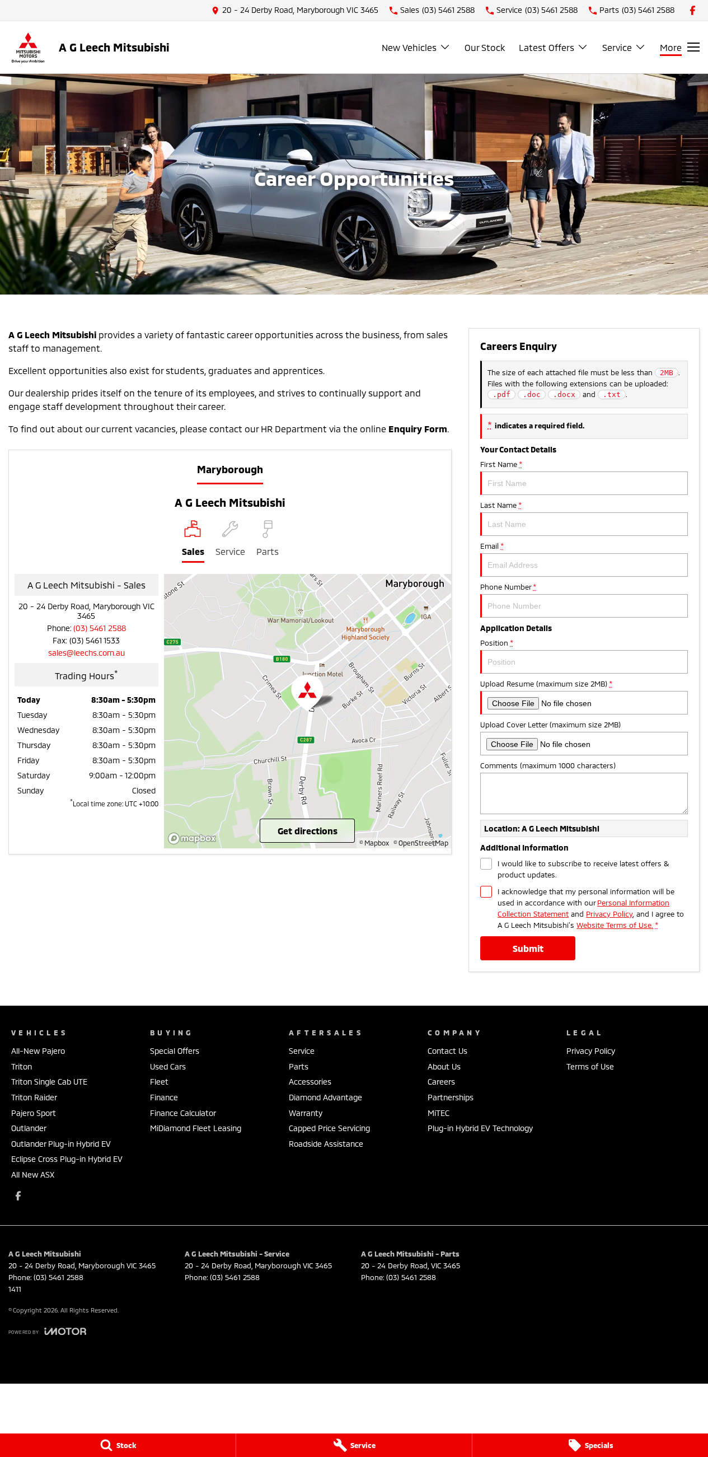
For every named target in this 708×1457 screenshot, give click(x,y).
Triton (21, 1066)
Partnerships (450, 1097)
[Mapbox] (194, 838)
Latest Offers (546, 47)
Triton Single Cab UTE (49, 1081)
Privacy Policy (609, 913)
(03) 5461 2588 (99, 628)
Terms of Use (590, 1066)
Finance (164, 1097)
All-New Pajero (38, 1051)
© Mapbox (374, 843)
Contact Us (447, 1051)
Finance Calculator (183, 1113)
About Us (444, 1066)
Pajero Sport (33, 1113)
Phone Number (508, 586)
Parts (298, 1066)
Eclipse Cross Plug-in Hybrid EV (67, 1159)
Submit (528, 948)
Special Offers (174, 1051)
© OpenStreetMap (420, 843)
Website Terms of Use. (614, 925)
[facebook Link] (693, 10)
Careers (441, 1081)
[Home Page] (28, 47)
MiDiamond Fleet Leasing (195, 1128)
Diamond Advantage (325, 1097)
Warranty (305, 1113)
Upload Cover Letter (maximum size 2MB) (550, 724)
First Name (501, 464)
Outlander (28, 1128)
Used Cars (168, 1066)
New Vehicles (409, 47)
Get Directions (307, 830)
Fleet (159, 1081)
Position (496, 642)
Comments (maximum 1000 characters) (548, 765)
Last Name (500, 505)
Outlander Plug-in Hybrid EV (61, 1143)
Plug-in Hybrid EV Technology (480, 1128)
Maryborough (230, 469)
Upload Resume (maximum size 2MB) (546, 683)
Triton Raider (34, 1097)
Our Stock (485, 47)
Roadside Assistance (326, 1143)
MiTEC (438, 1113)
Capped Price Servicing (329, 1128)
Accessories (310, 1081)
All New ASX (32, 1174)
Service (617, 47)
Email (491, 545)
